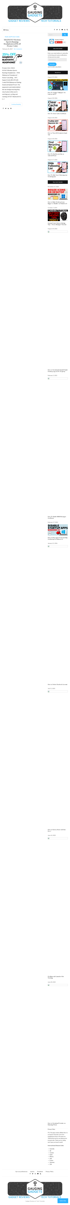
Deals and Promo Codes (12, 36)
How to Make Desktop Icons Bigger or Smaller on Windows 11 (57, 202)
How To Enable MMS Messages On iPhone (57, 517)
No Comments (18, 49)
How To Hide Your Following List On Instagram (57, 175)
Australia (52, 1149)
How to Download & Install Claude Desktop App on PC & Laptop (58, 370)
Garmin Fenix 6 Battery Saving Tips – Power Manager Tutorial (57, 224)
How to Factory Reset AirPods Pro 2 (56, 830)
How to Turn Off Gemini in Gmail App (57, 133)
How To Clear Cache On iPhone (57, 113)
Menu (7, 30)
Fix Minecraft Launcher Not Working (56, 977)
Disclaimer (40, 1171)
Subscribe (52, 64)
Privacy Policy (51, 1129)
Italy (51, 1158)
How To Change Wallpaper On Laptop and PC (56, 93)
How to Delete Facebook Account (57, 684)
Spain (51, 1154)
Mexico (52, 1156)
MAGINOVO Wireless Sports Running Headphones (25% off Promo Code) (12, 43)
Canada (52, 1152)
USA (51, 1164)
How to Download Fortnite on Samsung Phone (56, 1124)
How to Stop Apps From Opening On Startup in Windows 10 (57, 538)
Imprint (32, 1171)
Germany (52, 1162)
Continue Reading (16, 104)
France (51, 1160)
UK (50, 1151)
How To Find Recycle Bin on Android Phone (56, 154)
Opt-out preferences (21, 1171)
